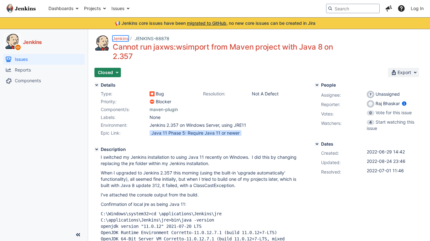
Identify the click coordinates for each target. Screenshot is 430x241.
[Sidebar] (78, 234)
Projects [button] (92, 8)
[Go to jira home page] (21, 8)
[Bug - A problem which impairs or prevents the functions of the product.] (152, 93)
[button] (389, 8)
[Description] (96, 149)
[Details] (96, 85)
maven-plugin (164, 109)
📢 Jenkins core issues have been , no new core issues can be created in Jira (215, 23)
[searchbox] (352, 8)
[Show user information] (404, 103)
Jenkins (120, 38)
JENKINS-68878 (152, 38)
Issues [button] (117, 8)
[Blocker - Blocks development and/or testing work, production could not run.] (152, 101)
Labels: (108, 117)
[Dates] (317, 144)
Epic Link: (111, 133)
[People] (317, 85)
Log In (417, 8)
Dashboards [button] (60, 8)
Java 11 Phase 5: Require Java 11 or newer (195, 133)
